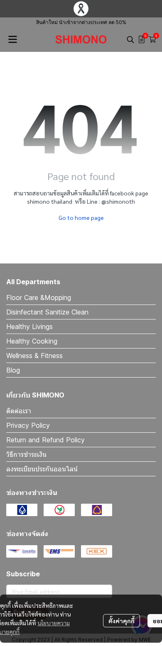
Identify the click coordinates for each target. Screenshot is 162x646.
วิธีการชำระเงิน (26, 454)
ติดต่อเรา (18, 411)
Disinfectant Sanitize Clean (47, 312)
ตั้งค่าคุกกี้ (121, 620)
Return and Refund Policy (45, 440)
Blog (13, 370)
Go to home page (81, 217)
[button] (130, 39)
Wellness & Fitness (34, 355)
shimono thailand (49, 201)
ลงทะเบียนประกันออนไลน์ (42, 469)
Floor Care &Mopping (38, 297)
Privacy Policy (28, 425)
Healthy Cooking (31, 341)
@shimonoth (118, 201)
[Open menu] (12, 39)
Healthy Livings (29, 326)
